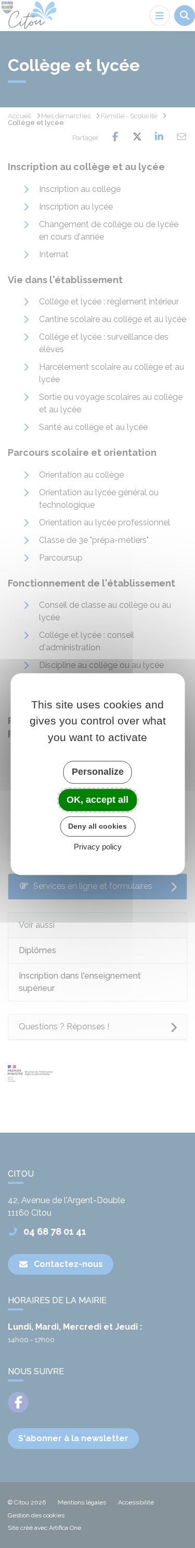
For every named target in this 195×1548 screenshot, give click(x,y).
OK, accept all (97, 799)
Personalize (98, 771)
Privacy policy (98, 846)
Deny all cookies (97, 826)
